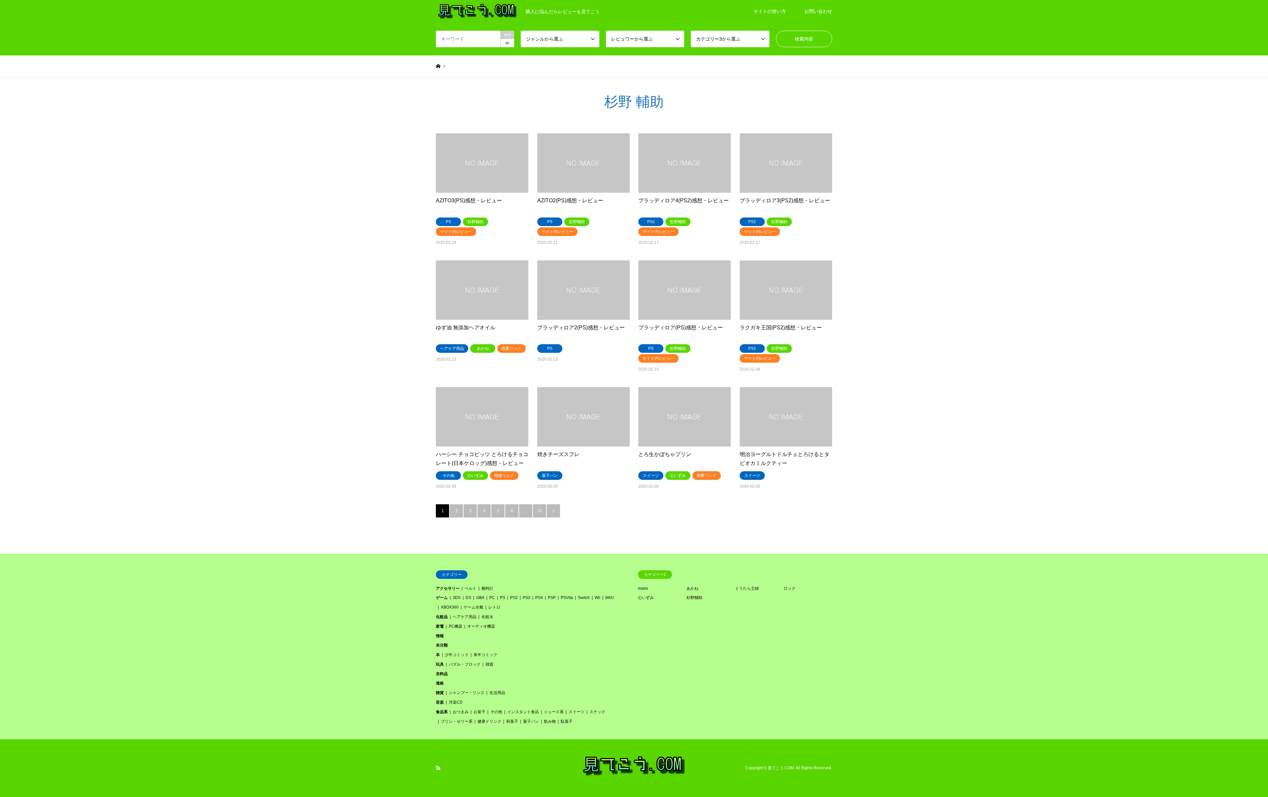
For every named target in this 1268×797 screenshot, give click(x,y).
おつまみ (461, 712)
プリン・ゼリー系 (457, 721)
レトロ (494, 607)
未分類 (442, 645)
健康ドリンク (489, 721)
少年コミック (457, 654)
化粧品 (442, 616)
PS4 (539, 597)
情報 (440, 636)
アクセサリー (448, 588)
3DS (457, 597)
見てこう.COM (781, 768)
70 (539, 511)
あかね (692, 588)
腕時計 (487, 588)
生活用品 (497, 692)
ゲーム (442, 597)
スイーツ (576, 712)
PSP (552, 597)
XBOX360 (450, 607)
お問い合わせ (818, 11)
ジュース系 (554, 712)
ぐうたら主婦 (747, 588)
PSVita (567, 597)
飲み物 (550, 721)
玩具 (440, 664)
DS (468, 597)
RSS (438, 768)
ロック (789, 588)
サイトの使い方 (770, 11)
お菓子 (479, 712)
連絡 (440, 683)
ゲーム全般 (473, 607)
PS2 (514, 597)
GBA (480, 597)
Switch (584, 597)
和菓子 (512, 721)
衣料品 (442, 674)
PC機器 (455, 626)
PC (492, 597)
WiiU (609, 597)
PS (502, 597)
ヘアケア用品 (464, 616)
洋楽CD (456, 702)
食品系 (442, 712)
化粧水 (487, 616)
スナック (597, 712)
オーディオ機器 (481, 626)
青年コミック (485, 654)
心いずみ (646, 597)
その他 (496, 712)
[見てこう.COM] (634, 775)
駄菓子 (567, 721)
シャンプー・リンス (466, 692)
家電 (440, 626)
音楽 (440, 702)
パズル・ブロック (464, 664)
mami (643, 588)
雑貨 (489, 664)
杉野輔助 (694, 597)
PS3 (526, 597)
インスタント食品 (523, 712)
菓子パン (531, 721)
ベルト (470, 588)
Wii (597, 597)
